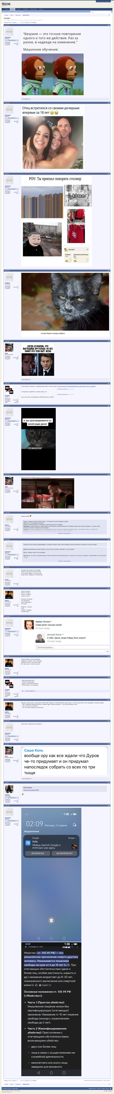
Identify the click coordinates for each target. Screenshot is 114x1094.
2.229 (17, 358)
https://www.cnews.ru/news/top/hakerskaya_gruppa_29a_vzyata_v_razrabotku (77, 386)
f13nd (6, 353)
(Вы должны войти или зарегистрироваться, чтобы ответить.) (97, 1080)
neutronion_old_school (32, 20)
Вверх (107, 1088)
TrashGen (7, 395)
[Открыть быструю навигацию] (109, 15)
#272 (109, 588)
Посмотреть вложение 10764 (31, 790)
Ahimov (7, 525)
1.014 (17, 44)
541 (17, 606)
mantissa (23, 778)
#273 (109, 616)
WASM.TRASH (14, 20)
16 (30, 22)
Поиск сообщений (7, 11)
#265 (109, 341)
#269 (109, 512)
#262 (109, 102)
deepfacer (7, 282)
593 (17, 584)
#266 (109, 383)
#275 (109, 677)
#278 (109, 744)
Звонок (23, 516)
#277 (109, 721)
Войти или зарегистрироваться (103, 1)
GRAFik (7, 600)
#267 (109, 405)
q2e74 (23, 98)
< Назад (13, 22)
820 (17, 530)
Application (8, 37)
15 (28, 22)
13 (24, 22)
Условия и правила (108, 1090)
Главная (6, 9)
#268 (109, 474)
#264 (109, 270)
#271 (109, 567)
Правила (41, 9)
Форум (12, 9)
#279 (109, 782)
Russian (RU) (15, 1088)
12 (22, 22)
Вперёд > (34, 22)
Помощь (99, 1088)
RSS (110, 1088)
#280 (109, 805)
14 (26, 22)
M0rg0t (23, 379)
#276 (109, 699)
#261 (109, 25)
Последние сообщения (18, 11)
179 (17, 802)
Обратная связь (92, 1088)
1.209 (17, 401)
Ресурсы (18, 9)
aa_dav (7, 579)
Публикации (25, 9)
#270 (109, 539)
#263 (109, 173)
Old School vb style (6, 1088)
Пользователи (34, 9)
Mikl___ (23, 690)
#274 (109, 656)
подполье (16, 402)
